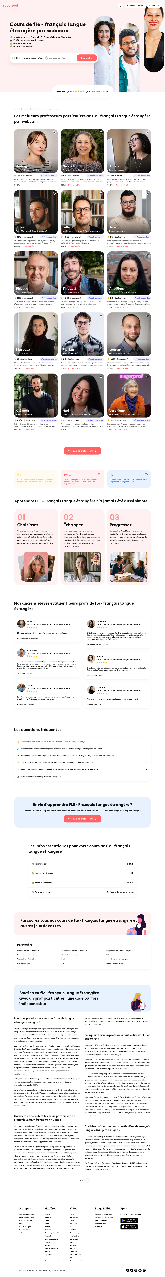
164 (81, 1180)
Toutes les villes (77, 1261)
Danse (47, 1245)
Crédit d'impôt (101, 1220)
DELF (107, 955)
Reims (72, 1248)
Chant (47, 1220)
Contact (98, 1227)
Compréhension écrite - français (118, 951)
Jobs (21, 1233)
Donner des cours (135, 6)
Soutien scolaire (51, 1248)
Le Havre (73, 1251)
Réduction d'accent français (117, 959)
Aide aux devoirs (51, 1239)
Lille (72, 1242)
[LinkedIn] (140, 1270)
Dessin (47, 1251)
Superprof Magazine (103, 1214)
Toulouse (73, 1223)
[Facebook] (127, 1270)
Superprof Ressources (104, 1217)
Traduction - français (26, 959)
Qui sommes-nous (26, 1214)
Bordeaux (74, 1239)
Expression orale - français (28, 951)
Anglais (48, 1217)
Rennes (73, 1245)
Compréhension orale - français (74, 951)
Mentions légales (26, 1217)
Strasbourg (74, 1233)
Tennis (47, 1242)
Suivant (87, 1180)
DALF (63, 959)
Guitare (48, 1230)
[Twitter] (131, 1270)
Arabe (47, 1258)
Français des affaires (114, 963)
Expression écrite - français (28, 955)
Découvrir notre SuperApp (130, 1214)
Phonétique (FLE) (23, 963)
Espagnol (48, 1255)
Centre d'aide (100, 1223)
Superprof (17, 109)
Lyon (72, 1220)
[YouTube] (144, 1270)
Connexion (154, 6)
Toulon (72, 1258)
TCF (63, 963)
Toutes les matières (53, 1261)
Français (48, 1236)
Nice (71, 1227)
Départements (25, 1230)
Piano (47, 1223)
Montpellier (75, 1236)
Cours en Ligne (25, 1227)
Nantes (73, 1230)
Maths (47, 1214)
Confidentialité (25, 1220)
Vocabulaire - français (70, 955)
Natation (48, 1227)
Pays (21, 1223)
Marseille (74, 1217)
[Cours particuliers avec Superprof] (11, 5)
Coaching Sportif (52, 1233)
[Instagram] (135, 1270)
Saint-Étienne (75, 1255)
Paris (72, 1214)
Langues (26, 109)
